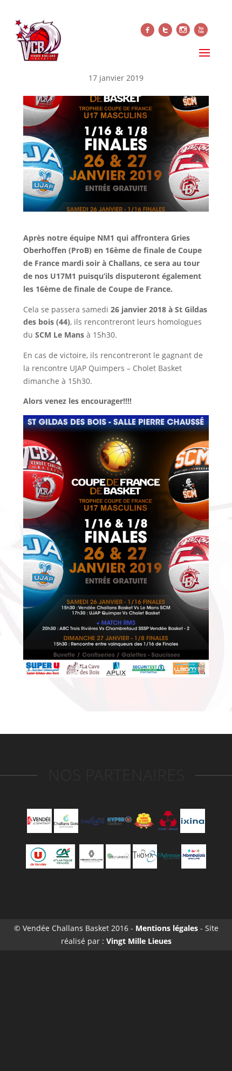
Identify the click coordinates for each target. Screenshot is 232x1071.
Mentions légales (165, 928)
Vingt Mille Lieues (139, 941)
